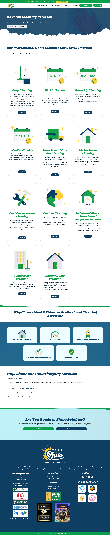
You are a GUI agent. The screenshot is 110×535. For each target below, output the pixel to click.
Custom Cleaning (55, 213)
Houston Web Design (57, 533)
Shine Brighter (72, 429)
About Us (66, 5)
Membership (58, 5)
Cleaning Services (41, 5)
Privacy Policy (20, 477)
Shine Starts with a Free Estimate (17, 26)
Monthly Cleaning (22, 150)
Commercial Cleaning (22, 277)
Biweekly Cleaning (88, 90)
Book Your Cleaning (63, 1)
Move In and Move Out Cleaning (55, 152)
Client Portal (98, 5)
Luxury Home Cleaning (55, 277)
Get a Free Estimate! (86, 5)
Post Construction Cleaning (22, 214)
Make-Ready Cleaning (88, 152)
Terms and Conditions (20, 479)
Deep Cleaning (22, 90)
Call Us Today (28, 1)
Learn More (22, 112)
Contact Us (75, 5)
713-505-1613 (54, 488)
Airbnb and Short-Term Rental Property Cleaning (88, 216)
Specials (51, 5)
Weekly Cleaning (55, 90)
